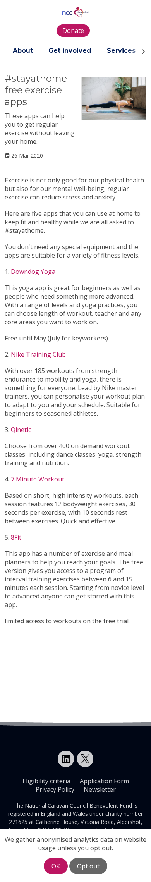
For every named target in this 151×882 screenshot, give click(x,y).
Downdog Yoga (33, 271)
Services (121, 50)
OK (55, 866)
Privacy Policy (55, 789)
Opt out (88, 866)
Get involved (69, 50)
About (23, 50)
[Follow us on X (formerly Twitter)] (85, 759)
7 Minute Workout (37, 479)
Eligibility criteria (46, 781)
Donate (73, 30)
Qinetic (21, 429)
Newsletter (100, 789)
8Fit (16, 537)
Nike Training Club (38, 354)
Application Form (104, 781)
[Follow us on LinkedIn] (66, 759)
